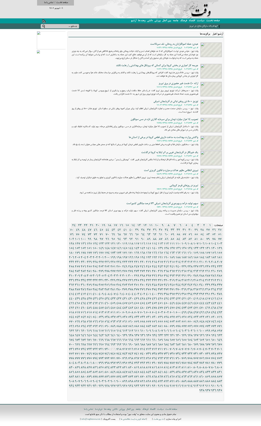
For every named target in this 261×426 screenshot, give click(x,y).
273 (136, 271)
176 (95, 253)
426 (154, 298)
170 (130, 253)
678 (201, 344)
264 (190, 271)
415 (219, 298)
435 (101, 298)
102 (71, 239)
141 (148, 248)
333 (89, 280)
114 (154, 243)
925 (124, 386)
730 (201, 353)
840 (166, 372)
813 (172, 367)
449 (172, 303)
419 (196, 298)
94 (119, 239)
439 (77, 298)
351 (136, 285)
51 (220, 234)
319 (172, 280)
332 (95, 280)
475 (172, 308)
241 (172, 266)
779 (219, 363)
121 (113, 243)
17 (115, 225)
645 (89, 335)
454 (142, 303)
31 (184, 230)
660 (154, 340)
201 (101, 257)
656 (178, 340)
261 (207, 271)
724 (83, 349)
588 (119, 326)
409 (101, 294)
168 (142, 253)
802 (83, 363)
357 (101, 285)
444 (201, 303)
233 (219, 266)
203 (89, 257)
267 (172, 271)
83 (184, 239)
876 (107, 376)
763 (160, 358)
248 (130, 266)
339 (207, 285)
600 (201, 331)
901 (113, 381)
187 (184, 257)
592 (95, 326)
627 (196, 335)
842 (154, 372)
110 (178, 243)
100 (83, 239)
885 (207, 381)
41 (125, 230)
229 (89, 262)
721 (101, 349)
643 (101, 335)
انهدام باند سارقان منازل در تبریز (203, 26)
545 (219, 321)
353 (124, 285)
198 (119, 257)
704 (201, 349)
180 (71, 253)
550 (190, 321)
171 (124, 253)
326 (130, 280)
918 (166, 386)
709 (172, 349)
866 (166, 376)
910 (213, 386)
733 (184, 353)
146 (119, 248)
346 (166, 285)
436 (95, 298)
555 (160, 321)
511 (113, 312)
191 (160, 257)
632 (166, 335)
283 (77, 271)
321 (160, 280)
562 (119, 321)
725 (77, 349)
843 (148, 372)
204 (83, 257)
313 (207, 280)
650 (213, 340)
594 (83, 326)
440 (71, 298)
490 (83, 308)
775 (89, 358)
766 (142, 358)
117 (136, 243)
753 (219, 358)
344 (178, 285)
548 (201, 321)
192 (154, 257)
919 (160, 386)
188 (178, 257)
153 (77, 248)
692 (119, 344)
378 (130, 289)
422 (178, 298)
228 (95, 262)
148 (107, 248)
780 (213, 363)
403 (136, 294)
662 (142, 340)
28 (202, 230)
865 (172, 376)
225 (113, 262)
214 (178, 262)
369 (184, 289)
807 (207, 367)
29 (196, 230)
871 (136, 376)
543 (77, 317)
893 (160, 381)
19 (103, 225)
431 (124, 298)
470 (201, 308)
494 (213, 312)
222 (130, 262)
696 (95, 344)
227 (101, 262)
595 (77, 326)
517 (77, 312)
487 (101, 308)
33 (172, 230)
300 (130, 276)
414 (71, 294)
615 (113, 331)
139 (160, 248)
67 (125, 234)
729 (207, 353)
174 (107, 253)
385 (89, 289)
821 (124, 367)
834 (201, 372)
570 (71, 321)
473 (184, 308)
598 (213, 331)
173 (113, 253)
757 (196, 358)
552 (178, 321)
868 (154, 376)
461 (101, 303)
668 (107, 340)
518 (71, 312)
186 (190, 257)
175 (101, 253)
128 (71, 243)
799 (101, 363)
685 (160, 344)
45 (101, 230)
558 (142, 321)
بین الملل (166, 20)
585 (136, 326)
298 (142, 276)
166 (154, 253)
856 (71, 372)
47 (89, 230)
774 (95, 358)
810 (190, 367)
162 (178, 253)
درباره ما (98, 409)
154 (71, 248)
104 (213, 243)
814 (166, 367)
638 (130, 335)
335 (77, 280)
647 (77, 335)
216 (166, 262)
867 (160, 376)
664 (130, 340)
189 (172, 257)
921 (148, 386)
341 (196, 285)
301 (124, 276)
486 (107, 308)
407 (113, 294)
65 (137, 234)
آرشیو (133, 20)
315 (196, 280)
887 (196, 381)
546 (213, 321)
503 (160, 312)
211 (196, 262)
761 (172, 358)
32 (178, 230)
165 (160, 253)
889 (184, 381)
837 (184, 372)
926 (119, 386)
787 (172, 363)
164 (166, 253)
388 (71, 289)
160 (190, 253)
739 (148, 353)
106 (201, 243)
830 (71, 367)
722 (95, 349)
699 (77, 344)
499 (184, 312)
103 (219, 243)
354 (119, 285)
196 (130, 257)
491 (77, 308)
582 (154, 326)
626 (201, 335)
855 (77, 372)
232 (71, 262)
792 (142, 363)
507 (136, 312)
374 (154, 289)
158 (201, 253)
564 (107, 321)
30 (190, 230)
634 (154, 335)
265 (184, 271)
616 (107, 331)
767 (136, 358)
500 (178, 312)
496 (201, 312)
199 (113, 257)
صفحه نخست (62, 2)
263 (196, 271)
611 (136, 331)
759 (184, 358)
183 (207, 257)
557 (148, 321)
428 (142, 298)
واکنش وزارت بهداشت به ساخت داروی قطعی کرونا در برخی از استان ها (163, 137)
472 (190, 308)
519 (219, 317)
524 (190, 317)
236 (201, 266)
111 (172, 243)
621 (77, 331)
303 (113, 276)
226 (107, 262)
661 (148, 340)
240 (178, 266)
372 (166, 289)
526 (178, 317)
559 (136, 321)
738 (154, 353)
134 (190, 248)
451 (160, 303)
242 (166, 266)
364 (213, 289)
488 (95, 308)
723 (89, 349)
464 (83, 303)
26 (214, 230)
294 (166, 276)
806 (213, 367)
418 (201, 298)
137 (172, 248)
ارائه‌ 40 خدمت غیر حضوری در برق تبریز (178, 83)
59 (172, 234)
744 (119, 353)
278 (107, 271)
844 (142, 372)
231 (77, 262)
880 (83, 376)
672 (83, 340)
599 (207, 331)
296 (154, 276)
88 (154, 239)
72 (95, 234)
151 (89, 248)
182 (213, 257)
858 (213, 376)
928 (107, 386)
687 (148, 344)
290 (190, 276)
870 (142, 376)
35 (160, 230)
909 (219, 386)
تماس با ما (48, 2)
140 (154, 248)
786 (178, 363)
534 (130, 317)
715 (136, 349)
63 (149, 234)
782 (201, 363)
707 (184, 349)
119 (124, 243)
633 (160, 335)
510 (119, 312)
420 (190, 298)
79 (208, 239)
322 (154, 280)
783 (196, 363)
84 (178, 239)
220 (142, 262)
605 (172, 331)
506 (142, 312)
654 (190, 340)
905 (89, 381)
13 (139, 225)
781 (207, 363)
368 (190, 289)
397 (172, 294)
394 (190, 294)
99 (89, 239)
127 (77, 243)
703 (207, 349)
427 (148, 298)
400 (154, 294)
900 (119, 381)
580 (166, 326)
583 (148, 326)
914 (190, 386)
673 (77, 340)
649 (219, 340)
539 (101, 317)
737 (160, 353)
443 (207, 303)
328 (119, 280)
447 (184, 303)
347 (160, 285)
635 (148, 335)
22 (86, 225)
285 (219, 276)
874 (119, 376)
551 (184, 321)
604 (178, 331)
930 (95, 386)
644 (95, 335)
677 (207, 344)
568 (83, 321)
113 (160, 243)
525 (184, 317)
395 (184, 294)
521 (207, 317)
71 (101, 234)
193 (148, 257)
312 (213, 280)
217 (160, 262)
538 (107, 317)
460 (107, 303)
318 (178, 280)
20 (97, 225)
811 (184, 367)
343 (184, 285)
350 (142, 285)
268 (166, 271)
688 (142, 344)
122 (107, 243)
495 (207, 312)
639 (124, 335)
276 (119, 271)
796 (119, 363)
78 (214, 239)
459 (113, 303)
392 (201, 294)
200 (107, 257)
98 (95, 239)
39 (137, 230)
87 (160, 239)
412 (83, 294)
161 (184, 253)
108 (190, 243)
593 (89, 326)
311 (219, 280)
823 (113, 367)
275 (124, 271)
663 (136, 340)
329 (113, 280)
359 (89, 285)
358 (95, 285)
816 (154, 367)
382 (107, 289)
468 (213, 308)
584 (142, 326)
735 (172, 353)
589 (113, 326)
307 (89, 276)
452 (154, 303)
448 (178, 303)
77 (220, 239)
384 (95, 289)
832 (213, 372)
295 (160, 276)
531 (148, 317)
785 (184, 363)
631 (172, 335)
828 (83, 367)
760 (178, 358)
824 (107, 367)
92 (131, 239)
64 (143, 234)
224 (119, 262)
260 (213, 271)
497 (196, 312)
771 (113, 358)
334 (83, 280)
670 (95, 340)
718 (119, 349)
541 (89, 317)
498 (190, 312)
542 (83, 317)
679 (196, 344)
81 (196, 239)
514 (95, 312)
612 (130, 331)
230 (83, 262)
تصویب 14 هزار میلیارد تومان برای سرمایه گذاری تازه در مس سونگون (164, 119)
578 (178, 326)
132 (201, 248)
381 (113, 289)
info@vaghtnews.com (91, 419)
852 (95, 372)
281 (89, 271)
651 (207, 340)
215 (172, 262)
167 (148, 253)
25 (220, 230)
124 (95, 243)
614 (119, 331)
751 (77, 353)
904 (95, 381)
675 (219, 344)
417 (207, 298)
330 (107, 280)
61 (160, 234)
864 (178, 376)
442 (213, 303)
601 (196, 331)
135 (184, 248)
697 (89, 344)
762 (166, 358)
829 (77, 367)
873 (124, 376)
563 (113, 321)
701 (219, 349)
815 (160, 367)
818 (142, 367)
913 (196, 386)
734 (178, 353)
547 (207, 321)
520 (213, 317)
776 (83, 358)
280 (95, 271)
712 (154, 349)
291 (184, 276)
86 (166, 239)
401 (148, 294)
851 (101, 372)
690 (130, 344)
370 (178, 289)
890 (178, 381)
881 (77, 376)
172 (119, 253)
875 (113, 376)
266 (178, 271)
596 (71, 326)
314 (201, 280)
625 (207, 335)
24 (74, 225)
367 (196, 289)
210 (201, 262)
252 (107, 266)
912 (201, 386)
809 (196, 367)
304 (107, 276)
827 (89, 367)
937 (207, 390)
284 (71, 271)
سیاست (200, 20)
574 (201, 326)
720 (107, 349)
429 (136, 298)
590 (107, 326)
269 (160, 271)
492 (71, 308)
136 (178, 248)
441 (219, 303)
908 (71, 381)
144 (130, 248)
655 (184, 340)
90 (143, 239)
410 (95, 294)
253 (101, 266)
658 (166, 340)
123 (101, 243)
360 (83, 285)
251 (113, 266)
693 (113, 344)
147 (113, 248)
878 (95, 376)
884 (213, 381)
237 (196, 266)
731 (196, 353)
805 (219, 367)
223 (124, 262)
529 (160, 317)
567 (89, 321)
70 (107, 234)
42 (119, 230)
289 (196, 276)
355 (113, 285)
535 (124, 317)
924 (130, 386)
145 (124, 248)
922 (142, 386)
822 (119, 367)
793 (136, 363)
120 (119, 243)
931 (89, 386)
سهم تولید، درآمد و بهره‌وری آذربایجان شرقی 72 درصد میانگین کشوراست (162, 203)
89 (149, 239)
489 (89, 308)
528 (166, 317)
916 (178, 386)
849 (113, 372)
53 (208, 234)
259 (219, 271)
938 (201, 390)
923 (136, 386)
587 (124, 326)
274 (130, 271)
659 (160, 340)
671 (89, 340)
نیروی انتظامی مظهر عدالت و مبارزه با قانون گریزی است (171, 170)
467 (219, 308)
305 (101, 276)
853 (89, 372)
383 (101, 289)
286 (213, 276)
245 (148, 266)
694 (107, 344)
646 (83, 335)
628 (190, 335)
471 (196, 308)
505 (148, 312)
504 (154, 312)
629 (184, 335)
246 (142, 266)
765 (148, 358)
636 (142, 335)
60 (166, 234)
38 (143, 230)
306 (95, 276)
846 (130, 372)
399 (160, 294)
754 (213, 358)
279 (101, 271)
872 (130, 376)
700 (71, 344)
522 (201, 317)
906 (83, 381)
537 (113, 317)
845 (136, 372)
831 (219, 372)
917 (172, 386)
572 (213, 326)
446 (190, 303)
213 (184, 262)
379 (124, 289)
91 (137, 239)
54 (202, 234)
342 (190, 285)
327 (124, 280)
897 (136, 381)
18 (109, 225)
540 (95, 317)
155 (219, 253)
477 (160, 308)
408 (107, 294)
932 (83, 386)
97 (101, 239)
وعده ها (141, 20)
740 (142, 353)
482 (130, 308)
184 (201, 257)
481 (136, 308)
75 (77, 234)
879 (89, 376)
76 (72, 234)
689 (136, 344)
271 (148, 271)
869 (148, 376)
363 (219, 289)
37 (149, 230)
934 (71, 386)
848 (119, 372)
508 (130, 312)
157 (207, 253)
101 (77, 239)
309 (77, 276)
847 (124, 372)
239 (184, 266)
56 (190, 234)
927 (113, 386)
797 (113, 363)
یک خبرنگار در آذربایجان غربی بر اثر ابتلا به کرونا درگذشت (169, 152)
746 (107, 353)
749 (89, 353)
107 (196, 243)
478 (154, 308)
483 (124, 308)
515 (89, 312)
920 (154, 386)
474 (178, 308)
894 (154, 381)
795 (124, 363)
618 (95, 331)
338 (213, 285)
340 (201, 285)
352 (130, 285)
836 (190, 372)
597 (219, 331)
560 (130, 321)
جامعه (175, 20)
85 (172, 239)
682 (178, 344)
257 (77, 266)
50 (72, 230)
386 (83, 289)
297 (148, 276)
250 (119, 266)
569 (77, 321)
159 (196, 253)
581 (160, 326)
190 (166, 257)
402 (142, 294)
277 (113, 271)
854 (83, 372)
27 (208, 230)
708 (178, 349)
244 (154, 266)
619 (89, 331)
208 (213, 262)
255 (89, 266)
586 (130, 326)
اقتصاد (192, 20)
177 (89, 253)
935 (219, 390)
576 (190, 326)
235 (207, 266)
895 (148, 381)
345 (172, 285)
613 (124, 331)
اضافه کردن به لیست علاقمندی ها (133, 419)
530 (154, 317)
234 (213, 266)
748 (95, 353)
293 (172, 276)
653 (196, 340)
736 (166, 353)
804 (71, 363)
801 (89, 363)
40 (131, 230)
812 (178, 367)
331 (101, 280)
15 (127, 225)
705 (196, 349)
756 (201, 358)
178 (83, 253)
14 (133, 225)
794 (130, 363)
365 (207, 289)
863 (184, 376)
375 (148, 289)
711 (160, 349)
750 (83, 353)
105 (207, 243)
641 (113, 335)
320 (166, 280)
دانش (150, 20)
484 (119, 308)
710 (166, 349)
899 (124, 381)
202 (95, 257)
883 (219, 381)
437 (89, 298)
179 (77, 253)
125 (89, 243)
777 (77, 358)
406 (119, 294)
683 (172, 344)
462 (95, 303)
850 (107, 372)
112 (166, 243)
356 (107, 285)
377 (136, 289)
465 (77, 303)
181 (219, 257)
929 (101, 386)
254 (95, 266)
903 (101, 381)
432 (119, 298)
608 (154, 331)
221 (136, 262)
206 (71, 257)
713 (148, 349)
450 (166, 303)
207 (219, 262)
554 (166, 321)
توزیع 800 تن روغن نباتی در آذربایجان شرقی (175, 101)
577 (184, 326)
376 (142, 289)
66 (131, 234)
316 (190, 280)
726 (71, 349)
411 (89, 294)
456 (130, 303)
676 (213, 344)
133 (196, 248)
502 (166, 312)
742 (130, 353)
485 (113, 308)
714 (142, 349)
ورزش (157, 20)
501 (172, 312)
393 (196, 294)
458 (119, 303)
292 (178, 276)
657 (172, 340)
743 (124, 353)
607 (160, 331)
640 (119, 335)
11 (151, 225)
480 (142, 308)
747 (101, 353)
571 (219, 326)
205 (77, 257)
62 (154, 234)
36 (154, 230)
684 (166, 344)
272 (142, 271)
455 (136, 303)
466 (71, 303)
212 (190, 262)
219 (148, 262)
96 (107, 239)
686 (154, 344)
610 (142, 331)
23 (80, 225)
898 (130, 381)
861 (196, 376)
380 (119, 289)
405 (124, 294)
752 (71, 353)
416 (213, 298)
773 (101, 358)
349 (148, 285)
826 (95, 367)
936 (213, 390)
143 (136, 248)
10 (157, 225)
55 (196, 234)
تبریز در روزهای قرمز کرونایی (183, 185)
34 (166, 230)
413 (77, 294)
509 (124, 312)
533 (136, 317)
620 (83, 331)
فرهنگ (183, 20)
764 (154, 358)
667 (113, 340)
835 (196, 372)
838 (178, 372)
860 (201, 376)
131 (207, 248)
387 (77, 289)
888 (190, 381)
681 (184, 344)
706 (190, 349)
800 (95, 363)
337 (219, 285)
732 (190, 353)
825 (101, 367)
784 (190, 363)
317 (184, 280)
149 (101, 248)
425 (160, 298)
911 (207, 386)
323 (148, 280)
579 (172, 326)
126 (83, 243)
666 (119, 340)
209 (207, 262)
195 (136, 257)
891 (172, 381)
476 (166, 308)
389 (219, 294)
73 (89, 234)
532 (142, 317)
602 (190, 331)
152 (83, 248)
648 (71, 335)
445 (196, 303)
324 (142, 280)
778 (71, 358)
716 (130, 349)
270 (154, 271)
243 (160, 266)
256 (83, 266)
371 (172, 289)
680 (190, 344)
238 (190, 266)
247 (136, 266)
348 (154, 285)
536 (119, 317)
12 (145, 225)
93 (125, 239)
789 (160, 363)
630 (178, 335)
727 (219, 353)
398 (166, 294)
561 (124, 321)
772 (107, 358)
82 (190, 239)
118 (130, 243)
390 (213, 294)
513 (101, 312)
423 (172, 298)
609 (148, 331)
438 (83, 298)
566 (95, 321)
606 (166, 331)
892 (166, 381)
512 (107, 312)
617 (101, 331)
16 (121, 225)
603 (184, 331)
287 (207, 276)
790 (154, 363)
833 (207, 372)
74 (83, 234)
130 (213, 248)
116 (142, 243)
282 (83, 271)
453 (148, 303)
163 (172, 253)
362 (71, 285)
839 (172, 372)
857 (219, 376)
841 (160, 372)
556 (154, 321)
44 (107, 230)
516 (83, 312)
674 (71, 340)
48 (83, 230)
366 (201, 289)
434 (107, 298)
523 (196, 317)
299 (136, 276)
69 (113, 234)
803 (77, 363)
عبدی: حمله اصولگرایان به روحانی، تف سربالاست (174, 44)
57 (184, 234)
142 (142, 248)
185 (196, 257)
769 (124, 358)
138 (166, 248)
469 (207, 308)
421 (184, 298)
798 (107, 363)
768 (130, 358)
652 (201, 340)
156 (213, 253)
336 (71, 280)
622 (71, 331)
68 (119, 234)
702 (213, 349)
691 (124, 344)
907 (77, 381)
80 (202, 239)
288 (201, 276)
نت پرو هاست (158, 419)
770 (119, 358)
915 (184, 386)
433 (113, 298)
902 (107, 381)
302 (119, 276)
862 (190, 376)
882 (71, 376)
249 (124, 266)
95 (113, 239)
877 (101, 376)
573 (207, 326)
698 (83, 344)
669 (101, 340)
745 (113, 353)
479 (148, 308)
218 (154, 262)
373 (160, 289)
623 (219, 335)
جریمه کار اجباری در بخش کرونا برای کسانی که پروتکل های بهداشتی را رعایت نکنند (157, 65)
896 (142, 381)
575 (196, 326)
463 (89, 303)
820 (130, 367)
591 (101, 326)
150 (95, 248)
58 (178, 234)
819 (136, 367)
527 (172, 317)
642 (107, 335)
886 (201, 381)
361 (77, 285)
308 (83, 276)
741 (136, 353)
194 (142, 257)
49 (77, 230)
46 (95, 230)
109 (184, 243)
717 (124, 349)
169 (136, 253)
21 (91, 225)
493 (219, 312)
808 (201, 367)
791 (148, 363)
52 (214, 234)
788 (166, 363)
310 (71, 276)
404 (130, 294)
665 (124, 340)
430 (130, 298)
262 (201, 271)
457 (124, 303)
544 (71, 317)
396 (178, 294)
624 (213, 335)
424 (166, 298)
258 (71, 266)
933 (77, 386)
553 (172, 321)
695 (101, 344)
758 (190, 358)
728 (213, 353)
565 (101, 321)
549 (196, 321)
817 (148, 367)
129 (219, 248)
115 (148, 243)
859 (207, 376)
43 (113, 230)
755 (207, 358)
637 (136, 335)
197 (124, 257)
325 (136, 280)
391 (207, 294)
